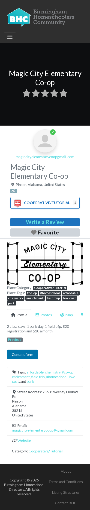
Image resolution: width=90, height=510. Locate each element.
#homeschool (50, 293)
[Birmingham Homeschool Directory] (42, 16)
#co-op (32, 293)
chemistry (15, 298)
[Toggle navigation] (10, 36)
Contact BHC (66, 502)
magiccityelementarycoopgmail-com (45, 156)
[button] (12, 263)
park (11, 303)
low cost (69, 298)
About (66, 471)
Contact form (22, 354)
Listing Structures (66, 492)
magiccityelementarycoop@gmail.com (42, 430)
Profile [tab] (21, 314)
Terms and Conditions (65, 481)
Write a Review (45, 222)
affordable (70, 293)
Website (24, 440)
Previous (14, 339)
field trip (53, 298)
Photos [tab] (46, 314)
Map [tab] (69, 314)
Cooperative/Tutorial (47, 202)
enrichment (35, 298)
